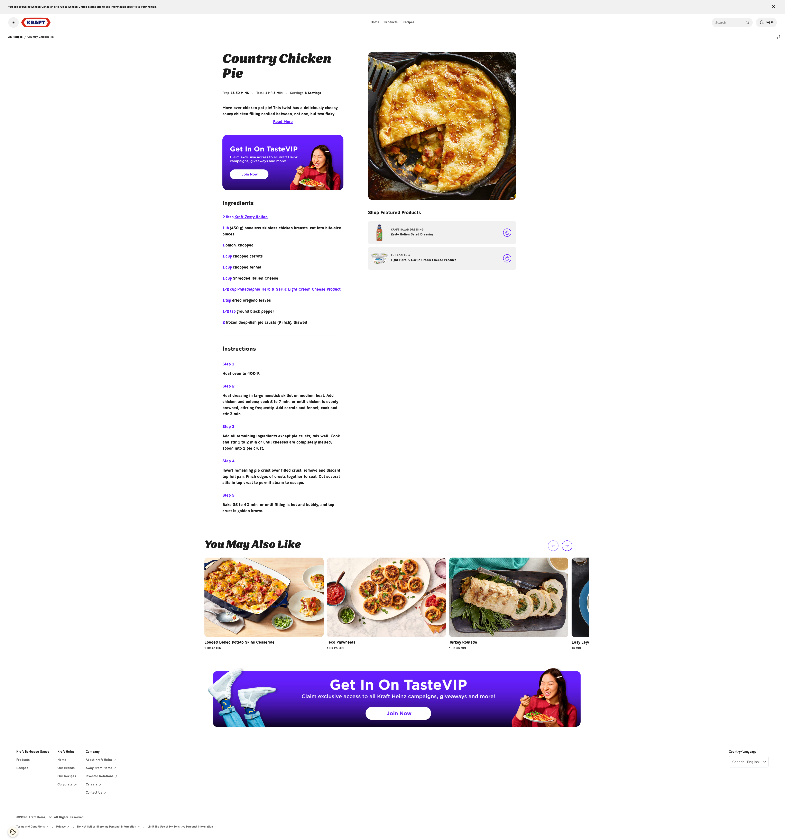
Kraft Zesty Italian (251, 217)
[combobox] (729, 22)
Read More (283, 122)
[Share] (779, 37)
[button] (13, 22)
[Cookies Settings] (13, 832)
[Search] (747, 22)
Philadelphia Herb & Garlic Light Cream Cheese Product (289, 290)
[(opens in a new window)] (282, 162)
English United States (82, 7)
